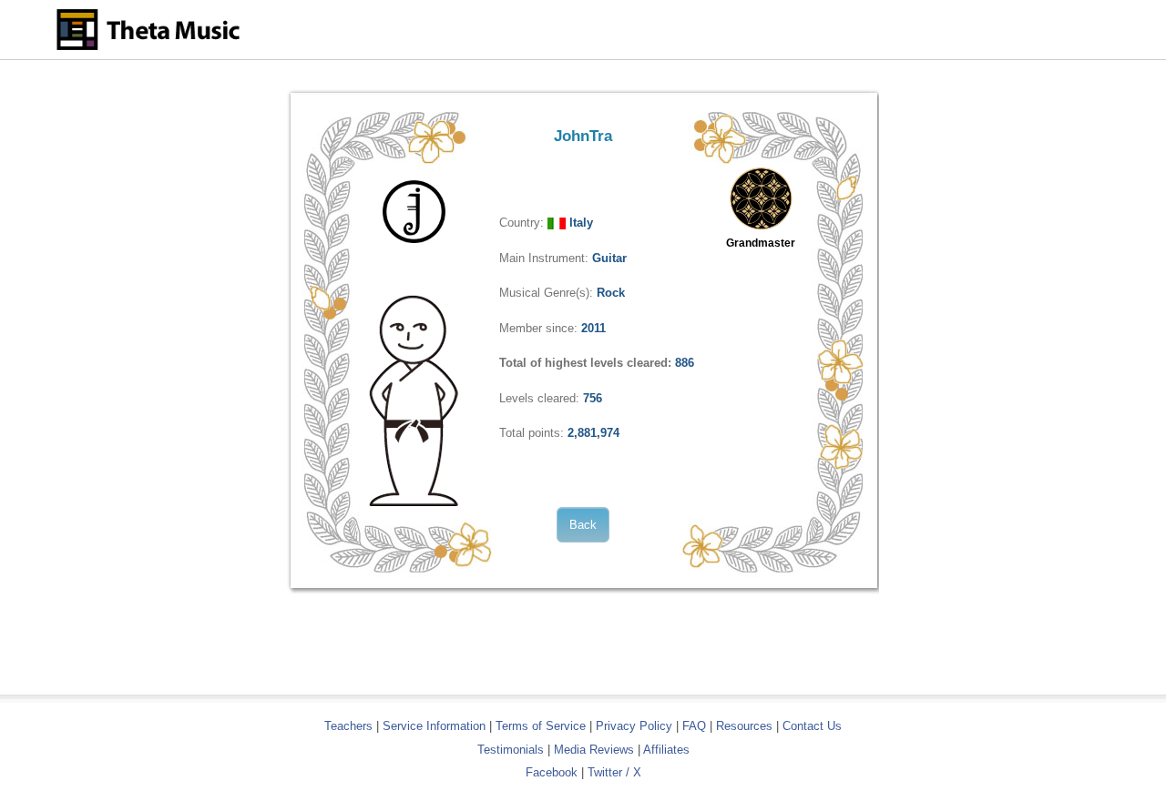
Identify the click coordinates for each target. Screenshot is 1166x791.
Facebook (552, 772)
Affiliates (666, 749)
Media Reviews (594, 749)
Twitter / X (614, 772)
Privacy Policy (634, 726)
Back (583, 525)
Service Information (434, 726)
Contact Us (812, 726)
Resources (744, 726)
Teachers (350, 726)
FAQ (694, 726)
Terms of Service (541, 726)
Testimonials (510, 749)
